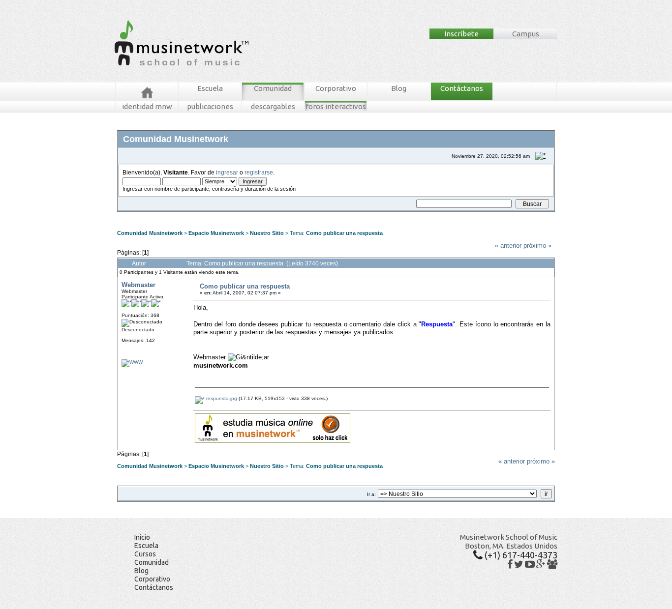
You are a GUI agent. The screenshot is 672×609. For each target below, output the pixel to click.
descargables (273, 106)
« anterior (508, 245)
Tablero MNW (238, 215)
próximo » (537, 245)
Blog (398, 88)
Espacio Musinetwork (216, 233)
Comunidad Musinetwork (150, 233)
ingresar (227, 172)
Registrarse (294, 215)
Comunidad (273, 88)
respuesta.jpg (221, 398)
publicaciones (210, 106)
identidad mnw (147, 106)
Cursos (145, 554)
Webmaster (138, 285)
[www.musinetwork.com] (132, 362)
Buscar (211, 215)
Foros (138, 215)
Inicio (142, 537)
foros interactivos (335, 106)
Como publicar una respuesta (344, 233)
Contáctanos (461, 88)
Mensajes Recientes (176, 215)
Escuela (210, 88)
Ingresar (267, 215)
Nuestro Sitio (267, 233)
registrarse (258, 172)
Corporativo (335, 88)
